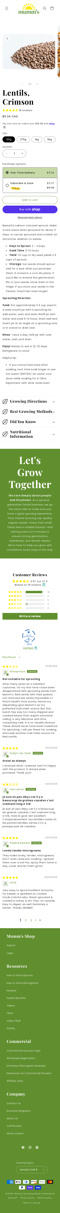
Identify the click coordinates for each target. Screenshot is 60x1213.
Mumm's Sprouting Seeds (27, 1193)
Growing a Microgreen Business (26, 1065)
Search (11, 945)
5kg (50, 139)
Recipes (11, 990)
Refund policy (45, 1197)
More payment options (30, 217)
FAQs (10, 1013)
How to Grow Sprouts (20, 975)
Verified (28, 648)
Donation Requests (18, 1111)
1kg (37, 139)
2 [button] (25, 920)
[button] (6, 8)
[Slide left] (22, 84)
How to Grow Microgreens (23, 983)
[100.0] (28, 636)
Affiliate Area (15, 1081)
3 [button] (31, 920)
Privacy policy (27, 1197)
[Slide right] (37, 84)
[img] (10, 666)
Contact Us (14, 1103)
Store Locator (15, 1133)
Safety (11, 1028)
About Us (12, 1118)
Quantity (7, 146)
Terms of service (31, 1202)
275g (23, 139)
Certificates (14, 1126)
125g (9, 139)
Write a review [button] (30, 616)
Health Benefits (16, 998)
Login (10, 953)
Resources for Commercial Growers (29, 1073)
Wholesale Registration (21, 1058)
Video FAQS (14, 1020)
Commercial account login (23, 1050)
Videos (11, 1005)
